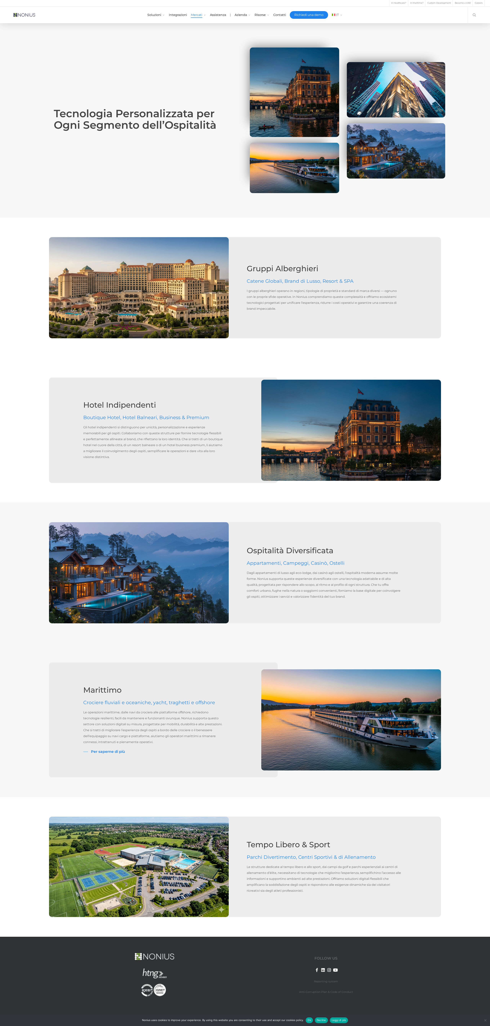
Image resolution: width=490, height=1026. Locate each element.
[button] (104, 752)
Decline (321, 1020)
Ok (309, 1020)
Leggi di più (339, 1020)
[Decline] (485, 1020)
